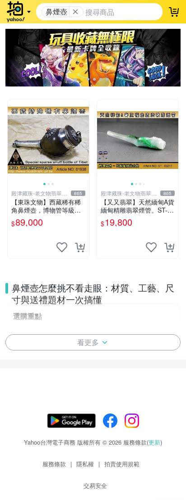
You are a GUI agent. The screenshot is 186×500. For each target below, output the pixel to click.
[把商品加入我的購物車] (79, 247)
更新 (154, 442)
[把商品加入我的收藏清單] (61, 247)
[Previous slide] (13, 140)
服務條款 (54, 463)
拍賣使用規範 (122, 463)
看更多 (88, 342)
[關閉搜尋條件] (75, 12)
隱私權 (85, 463)
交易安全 (95, 485)
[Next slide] (83, 140)
